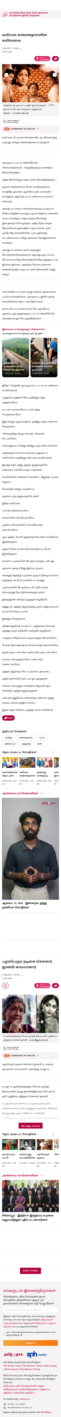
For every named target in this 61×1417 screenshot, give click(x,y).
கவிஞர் (8, 737)
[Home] (36, 1354)
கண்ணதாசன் (25, 737)
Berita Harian (11, 1369)
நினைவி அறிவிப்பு (25, 1393)
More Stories (30, 1271)
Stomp (37, 1369)
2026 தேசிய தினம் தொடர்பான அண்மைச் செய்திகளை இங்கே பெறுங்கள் (28, 14)
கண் (39, 743)
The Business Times (31, 1366)
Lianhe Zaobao (50, 1366)
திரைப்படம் (10, 743)
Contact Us (24, 1399)
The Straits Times (12, 1366)
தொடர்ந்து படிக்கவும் (30, 1126)
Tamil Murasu (25, 1369)
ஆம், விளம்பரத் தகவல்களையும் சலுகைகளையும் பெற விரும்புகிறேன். (31, 1334)
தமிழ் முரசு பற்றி (11, 1386)
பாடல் (42, 737)
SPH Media (46, 1412)
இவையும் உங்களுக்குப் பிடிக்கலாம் (23, 329)
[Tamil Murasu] (13, 1354)
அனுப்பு (30, 1343)
